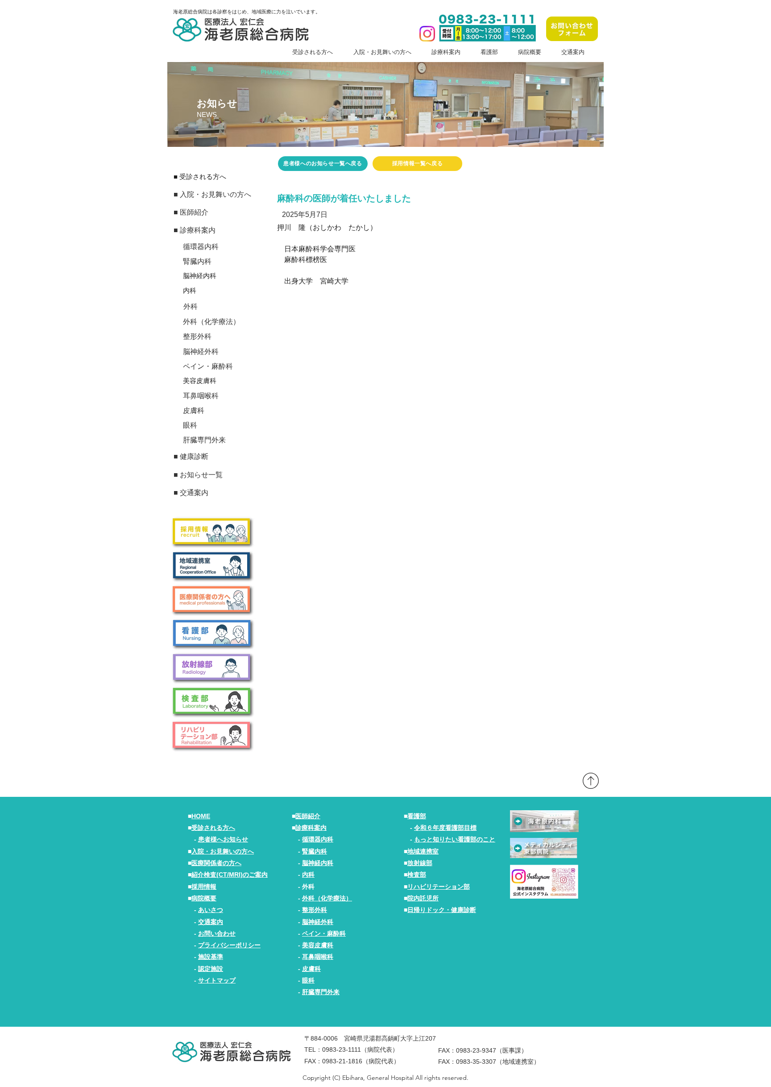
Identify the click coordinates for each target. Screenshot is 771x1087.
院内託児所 (423, 898)
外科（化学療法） (327, 898)
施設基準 (210, 956)
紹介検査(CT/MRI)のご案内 (229, 874)
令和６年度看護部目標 (445, 827)
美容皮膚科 (317, 945)
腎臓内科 (314, 851)
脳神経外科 (317, 921)
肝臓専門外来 (321, 991)
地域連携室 (423, 851)
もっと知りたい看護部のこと (454, 839)
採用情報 (203, 886)
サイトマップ (217, 980)
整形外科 (314, 909)
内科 (308, 874)
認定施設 (210, 968)
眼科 (308, 980)
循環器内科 (317, 839)
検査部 (416, 874)
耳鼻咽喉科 (317, 956)
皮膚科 (311, 968)
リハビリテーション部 (438, 886)
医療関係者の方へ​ (216, 862)
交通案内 (210, 921)
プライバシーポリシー (229, 945)
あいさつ (210, 909)
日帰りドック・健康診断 (441, 909)
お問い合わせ (217, 933)
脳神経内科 (317, 862)
